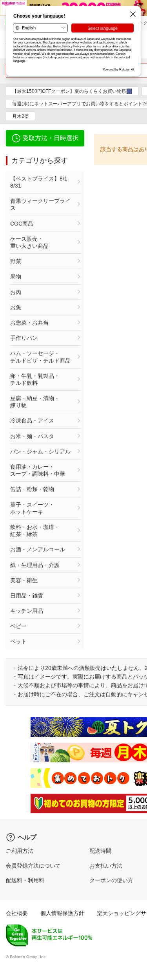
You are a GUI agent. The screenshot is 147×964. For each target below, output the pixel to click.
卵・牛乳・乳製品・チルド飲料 (35, 379)
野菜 (15, 261)
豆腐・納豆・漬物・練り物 (35, 401)
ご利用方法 (19, 851)
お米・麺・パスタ (32, 436)
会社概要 (17, 913)
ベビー (18, 626)
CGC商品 (21, 223)
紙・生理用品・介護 (35, 565)
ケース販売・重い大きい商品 (29, 242)
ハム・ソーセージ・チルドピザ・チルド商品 (40, 356)
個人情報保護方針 (62, 913)
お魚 (15, 307)
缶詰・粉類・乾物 (32, 489)
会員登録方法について (33, 866)
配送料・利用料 (25, 880)
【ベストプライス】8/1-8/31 (39, 182)
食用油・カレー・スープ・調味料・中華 (37, 470)
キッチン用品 (26, 611)
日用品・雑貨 (26, 595)
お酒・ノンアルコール (37, 549)
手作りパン (24, 338)
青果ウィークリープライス (40, 204)
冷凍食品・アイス (32, 420)
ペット (18, 641)
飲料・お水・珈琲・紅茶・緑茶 (35, 530)
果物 (15, 276)
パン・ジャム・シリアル (40, 451)
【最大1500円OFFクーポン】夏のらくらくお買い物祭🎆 (72, 91)
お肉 (15, 292)
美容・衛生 (24, 580)
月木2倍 (20, 116)
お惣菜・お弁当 (29, 323)
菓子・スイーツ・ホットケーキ (32, 508)
